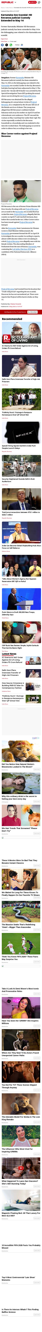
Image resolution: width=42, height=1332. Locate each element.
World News (5, 618)
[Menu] (39, 2)
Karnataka (20, 77)
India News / (10, 7)
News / (3, 7)
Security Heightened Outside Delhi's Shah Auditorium (18, 480)
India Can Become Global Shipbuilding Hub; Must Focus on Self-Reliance (21, 546)
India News (4, 41)
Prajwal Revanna (29, 96)
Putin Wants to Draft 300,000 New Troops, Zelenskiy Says (18, 613)
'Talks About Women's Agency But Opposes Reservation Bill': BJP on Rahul (19, 580)
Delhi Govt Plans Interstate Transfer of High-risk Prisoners (21, 380)
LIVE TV (33, 2)
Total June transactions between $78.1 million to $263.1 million (21, 513)
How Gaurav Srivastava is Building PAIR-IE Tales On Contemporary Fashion (13, 685)
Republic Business (7, 451)
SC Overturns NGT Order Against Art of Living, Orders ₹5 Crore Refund (20, 347)
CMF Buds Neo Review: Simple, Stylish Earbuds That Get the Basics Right (20, 646)
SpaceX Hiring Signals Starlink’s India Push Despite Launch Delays (19, 447)
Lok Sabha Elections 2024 (22, 249)
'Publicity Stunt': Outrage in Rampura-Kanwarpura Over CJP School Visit (17, 413)
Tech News (5, 651)
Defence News (6, 551)
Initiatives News (6, 691)
